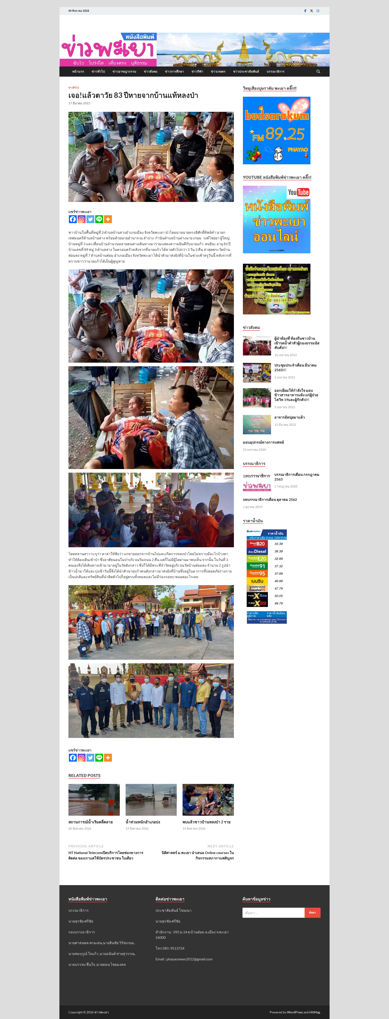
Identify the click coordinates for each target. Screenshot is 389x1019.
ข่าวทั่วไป (98, 71)
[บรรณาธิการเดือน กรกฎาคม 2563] (257, 475)
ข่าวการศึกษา (174, 71)
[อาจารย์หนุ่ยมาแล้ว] (257, 417)
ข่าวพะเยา (101, 1012)
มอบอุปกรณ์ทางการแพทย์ (263, 442)
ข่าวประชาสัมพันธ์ (246, 71)
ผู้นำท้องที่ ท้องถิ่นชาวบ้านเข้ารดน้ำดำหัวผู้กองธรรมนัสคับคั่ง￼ (296, 343)
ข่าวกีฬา (197, 71)
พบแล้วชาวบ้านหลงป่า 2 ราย (207, 822)
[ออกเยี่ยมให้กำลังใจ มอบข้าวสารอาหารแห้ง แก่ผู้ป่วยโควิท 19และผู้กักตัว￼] (257, 391)
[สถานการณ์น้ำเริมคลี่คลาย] (94, 801)
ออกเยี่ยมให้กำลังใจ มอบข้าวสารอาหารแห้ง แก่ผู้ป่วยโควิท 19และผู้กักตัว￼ (296, 395)
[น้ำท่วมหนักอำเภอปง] (151, 801)
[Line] (99, 219)
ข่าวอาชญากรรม (124, 71)
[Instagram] (318, 11)
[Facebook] (305, 11)
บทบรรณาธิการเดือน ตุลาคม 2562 (270, 499)
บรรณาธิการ (276, 71)
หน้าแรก (78, 71)
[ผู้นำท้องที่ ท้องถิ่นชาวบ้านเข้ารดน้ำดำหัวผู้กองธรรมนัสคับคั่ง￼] (257, 339)
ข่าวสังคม (150, 71)
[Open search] (318, 71)
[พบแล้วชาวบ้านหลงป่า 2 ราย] (208, 801)
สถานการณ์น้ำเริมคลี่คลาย (90, 822)
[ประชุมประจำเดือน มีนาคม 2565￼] (257, 365)
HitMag (314, 1012)
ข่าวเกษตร (218, 71)
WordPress (295, 1012)
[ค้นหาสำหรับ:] (281, 913)
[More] (108, 219)
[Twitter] (311, 11)
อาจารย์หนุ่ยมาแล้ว (289, 417)
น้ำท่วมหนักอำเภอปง (143, 822)
